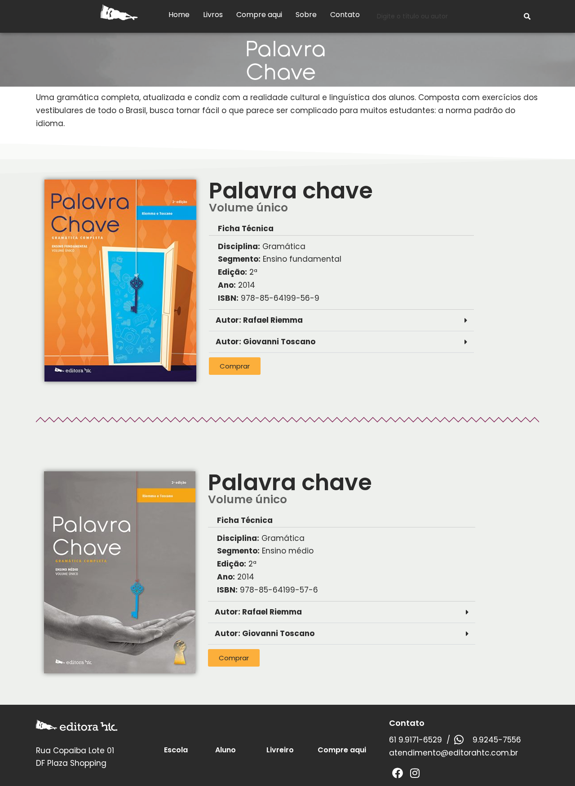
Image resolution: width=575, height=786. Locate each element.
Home (179, 14)
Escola (176, 750)
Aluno (225, 750)
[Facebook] (397, 773)
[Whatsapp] (458, 739)
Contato (345, 14)
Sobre (306, 14)
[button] (341, 320)
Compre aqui (259, 14)
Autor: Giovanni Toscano (265, 341)
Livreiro (280, 750)
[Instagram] (414, 773)
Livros (213, 14)
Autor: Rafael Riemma (259, 320)
